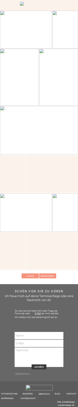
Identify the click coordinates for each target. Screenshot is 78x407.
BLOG (57, 394)
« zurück (30, 276)
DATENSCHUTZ (28, 398)
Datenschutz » (22, 373)
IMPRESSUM (7, 398)
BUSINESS (28, 394)
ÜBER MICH (44, 394)
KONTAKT (71, 394)
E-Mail (38, 313)
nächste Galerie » (47, 276)
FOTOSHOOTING (9, 394)
